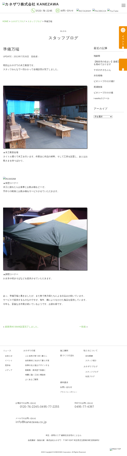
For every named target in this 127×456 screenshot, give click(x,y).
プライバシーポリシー (68, 392)
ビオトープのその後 (103, 92)
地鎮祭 (97, 56)
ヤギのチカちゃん (102, 70)
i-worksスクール (101, 98)
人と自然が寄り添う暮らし (36, 355)
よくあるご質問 (31, 379)
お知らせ (8, 355)
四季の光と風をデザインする (37, 365)
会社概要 (89, 355)
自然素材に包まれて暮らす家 (37, 360)
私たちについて (90, 350)
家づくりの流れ (67, 355)
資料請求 (64, 382)
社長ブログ (90, 376)
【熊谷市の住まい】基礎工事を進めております (108, 62)
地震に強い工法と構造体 (35, 374)
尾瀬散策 (98, 87)
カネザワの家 (29, 350)
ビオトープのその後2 (104, 81)
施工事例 (64, 350)
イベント (8, 360)
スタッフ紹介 (90, 360)
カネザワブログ (90, 366)
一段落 (82, 326)
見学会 (8, 365)
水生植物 (98, 75)
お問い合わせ (66, 10)
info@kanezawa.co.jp (31, 421)
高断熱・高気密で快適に (35, 370)
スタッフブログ (91, 371)
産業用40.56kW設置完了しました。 (22, 326)
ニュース (7, 350)
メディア (8, 370)
